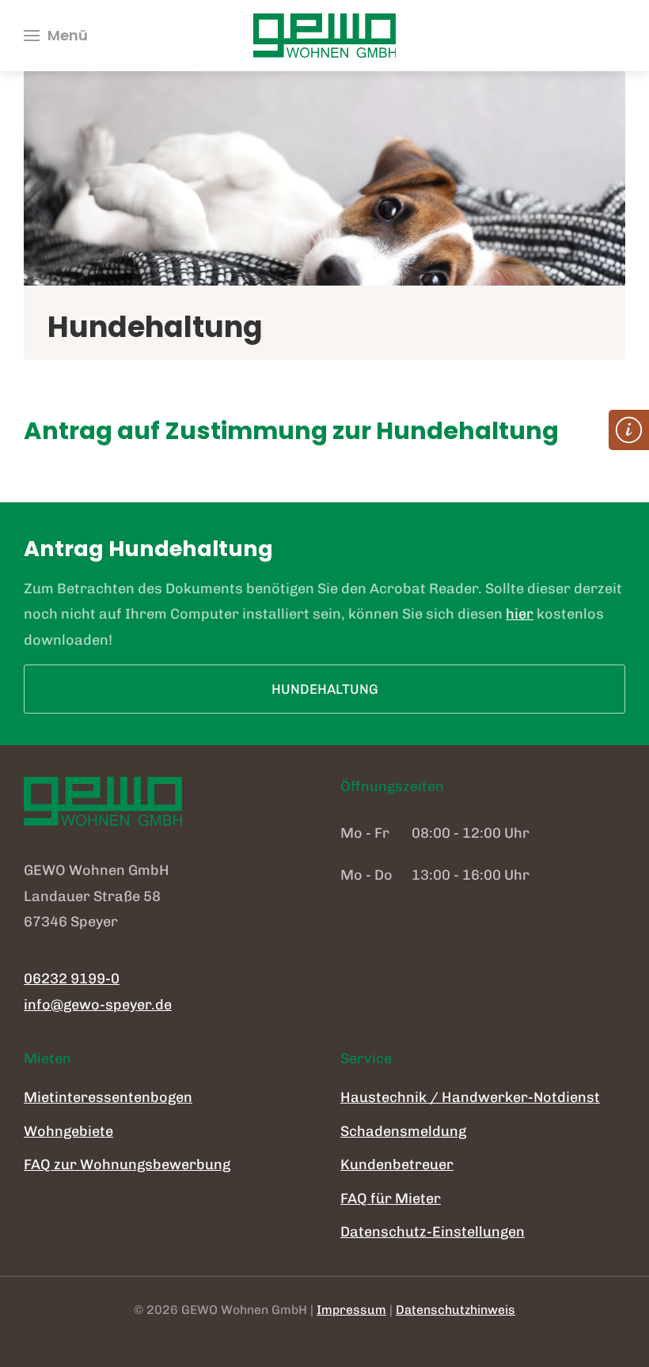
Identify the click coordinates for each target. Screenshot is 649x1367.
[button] (56, 35)
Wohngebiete (68, 1131)
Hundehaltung (324, 689)
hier (519, 614)
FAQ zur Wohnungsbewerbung (127, 1164)
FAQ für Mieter (390, 1198)
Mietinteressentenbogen (108, 1097)
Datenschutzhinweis (455, 1309)
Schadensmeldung (403, 1131)
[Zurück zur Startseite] (324, 35)
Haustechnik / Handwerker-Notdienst (470, 1097)
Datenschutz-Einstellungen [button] (432, 1231)
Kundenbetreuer (397, 1164)
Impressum (351, 1309)
